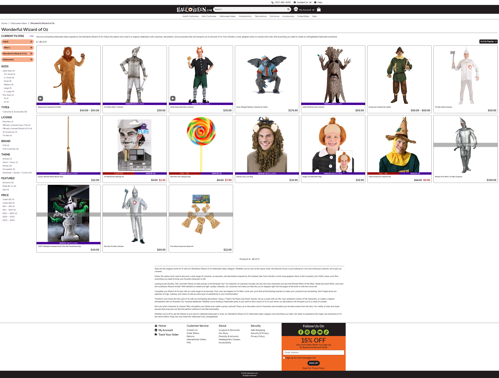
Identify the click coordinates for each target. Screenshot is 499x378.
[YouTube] (320, 332)
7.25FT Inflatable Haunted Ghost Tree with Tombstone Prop (59, 246)
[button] (304, 9)
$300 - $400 (9, 220)
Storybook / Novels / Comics (15, 173)
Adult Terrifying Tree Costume (313, 107)
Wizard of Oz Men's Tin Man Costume (448, 177)
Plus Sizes (7, 95)
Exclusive (7, 183)
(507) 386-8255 (283, 2)
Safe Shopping (258, 330)
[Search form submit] (288, 9)
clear (31, 36)
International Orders (196, 339)
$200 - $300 (9, 217)
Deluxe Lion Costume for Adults (49, 107)
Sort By (487, 41)
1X (5, 98)
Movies (6, 166)
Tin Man (6, 135)
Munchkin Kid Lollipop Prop (180, 177)
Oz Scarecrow (9, 132)
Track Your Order (169, 334)
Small (6, 81)
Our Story (223, 333)
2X (5, 102)
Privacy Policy (258, 336)
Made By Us (8, 186)
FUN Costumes (9, 149)
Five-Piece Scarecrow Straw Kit (181, 246)
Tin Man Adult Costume (443, 107)
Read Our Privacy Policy (314, 368)
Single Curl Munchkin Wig (312, 177)
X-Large (7, 91)
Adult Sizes (7, 71)
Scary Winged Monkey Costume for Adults (252, 107)
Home (162, 325)
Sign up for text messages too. (301, 358)
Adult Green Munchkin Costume (181, 107)
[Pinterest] (307, 332)
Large (6, 88)
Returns (190, 336)
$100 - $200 (8, 213)
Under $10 (7, 199)
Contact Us (302, 2)
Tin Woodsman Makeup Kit (114, 177)
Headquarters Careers (229, 339)
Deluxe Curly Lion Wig (244, 177)
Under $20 (7, 203)
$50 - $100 (8, 210)
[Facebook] (300, 332)
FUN (4, 145)
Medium (7, 85)
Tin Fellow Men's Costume (113, 107)
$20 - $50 (7, 206)
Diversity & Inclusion (229, 336)
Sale (4, 189)
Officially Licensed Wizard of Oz (16, 128)
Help (320, 2)
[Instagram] (313, 332)
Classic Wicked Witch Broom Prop (50, 177)
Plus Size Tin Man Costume (113, 246)
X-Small (7, 78)
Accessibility (225, 342)
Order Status (193, 333)
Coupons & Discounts (229, 330)
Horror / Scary (9, 162)
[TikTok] (326, 332)
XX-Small (8, 74)
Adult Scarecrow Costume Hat (380, 177)
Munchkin (7, 122)
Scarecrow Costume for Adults (380, 107)
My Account (166, 330)
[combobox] (249, 9)
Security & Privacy (260, 333)
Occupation (7, 169)
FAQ (189, 342)
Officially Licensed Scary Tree (15, 125)
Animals (6, 159)
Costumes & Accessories (13, 112)
